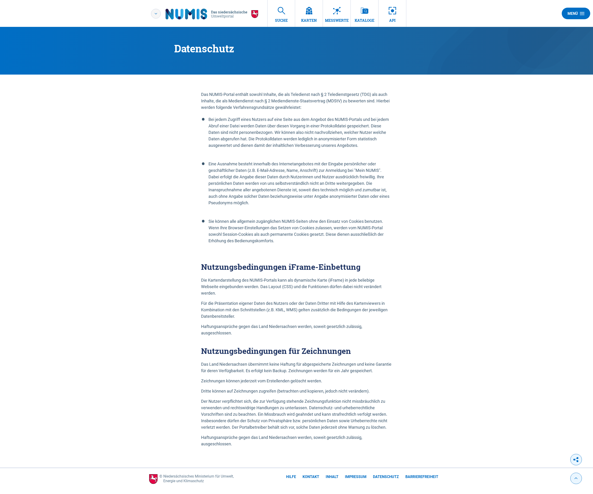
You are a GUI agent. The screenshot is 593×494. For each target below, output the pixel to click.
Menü (573, 13)
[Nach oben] (576, 478)
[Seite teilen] (576, 459)
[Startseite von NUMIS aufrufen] (212, 14)
